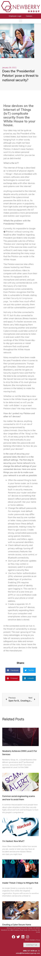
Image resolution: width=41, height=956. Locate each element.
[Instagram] (28, 937)
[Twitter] (18, 937)
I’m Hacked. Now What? (13, 841)
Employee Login (15, 16)
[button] (20, 20)
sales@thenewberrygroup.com (28, 953)
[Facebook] (14, 937)
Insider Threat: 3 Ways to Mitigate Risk (20, 883)
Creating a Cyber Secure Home (16, 924)
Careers (29, 16)
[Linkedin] (23, 937)
